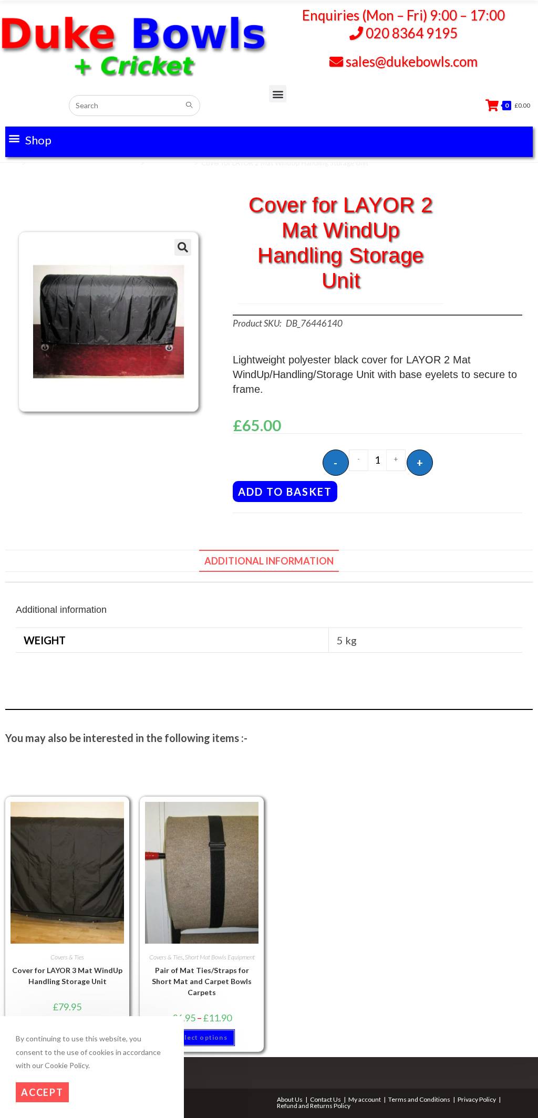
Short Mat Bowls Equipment (220, 957)
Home (9, 163)
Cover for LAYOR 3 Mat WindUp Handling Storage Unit (67, 976)
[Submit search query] (189, 105)
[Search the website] (134, 104)
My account (364, 1099)
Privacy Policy (477, 1099)
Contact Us (325, 1099)
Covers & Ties (169, 163)
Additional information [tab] (269, 561)
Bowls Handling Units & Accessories (83, 163)
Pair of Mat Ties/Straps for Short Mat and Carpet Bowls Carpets (202, 981)
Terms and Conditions (419, 1099)
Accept (42, 1092)
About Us (290, 1099)
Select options (201, 1037)
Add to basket (285, 491)
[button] (29, 138)
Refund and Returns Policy (313, 1106)
